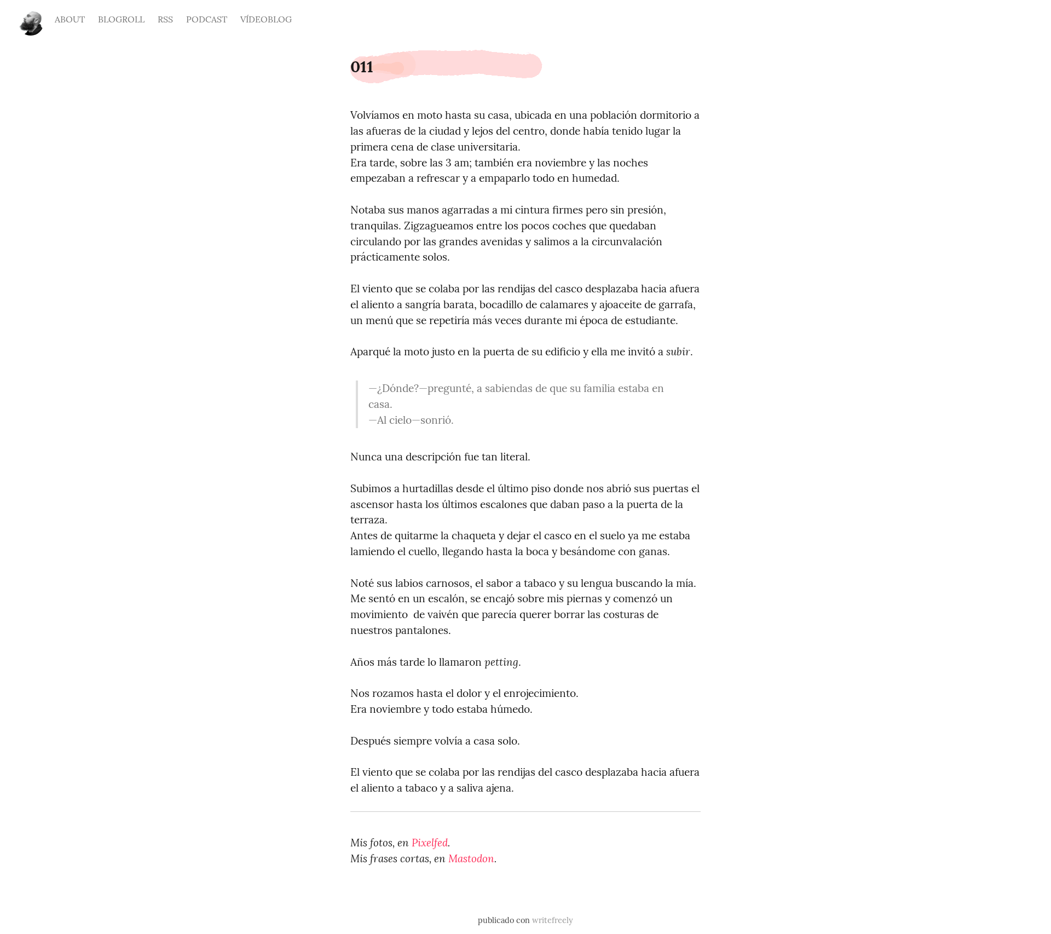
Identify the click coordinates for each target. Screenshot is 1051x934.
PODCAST (206, 19)
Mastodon (471, 858)
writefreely (552, 920)
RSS (165, 19)
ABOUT (70, 19)
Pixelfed (430, 842)
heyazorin (31, 17)
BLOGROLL (121, 19)
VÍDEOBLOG (266, 19)
